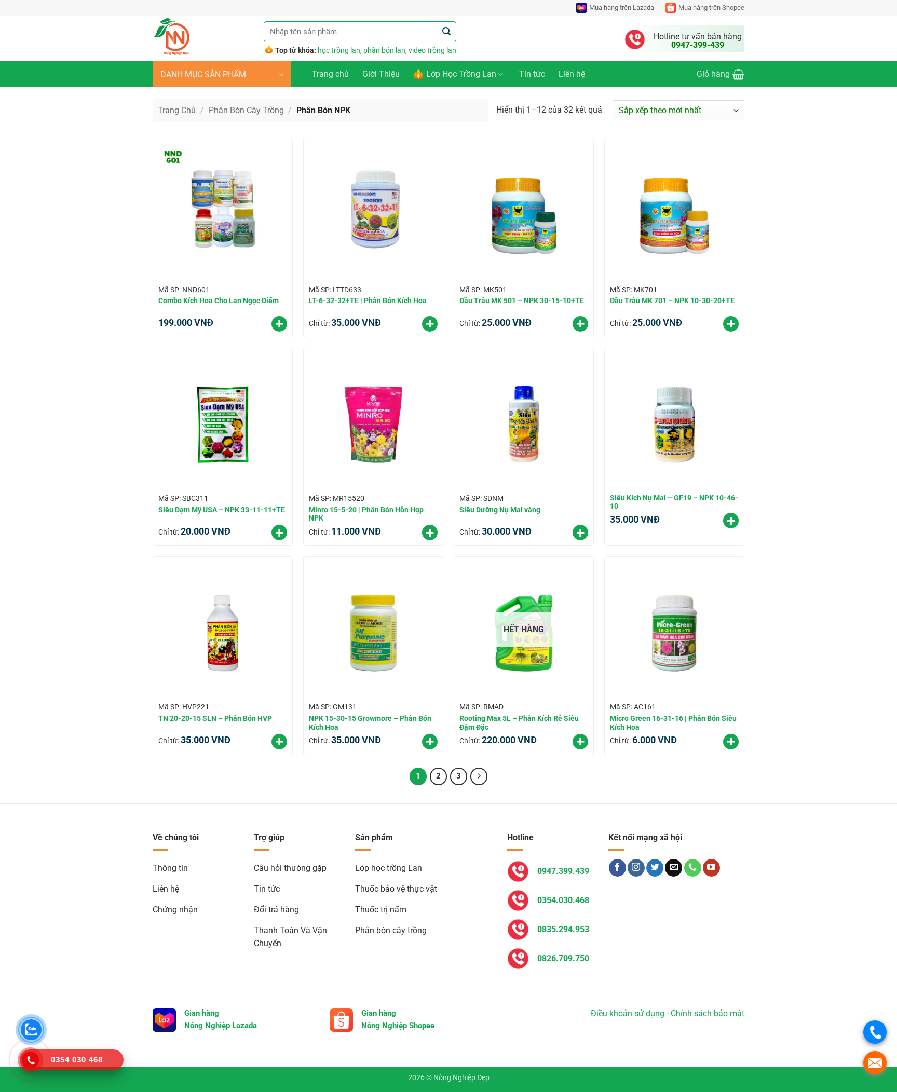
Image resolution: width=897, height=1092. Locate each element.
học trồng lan (339, 50)
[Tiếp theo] (479, 776)
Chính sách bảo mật (707, 1013)
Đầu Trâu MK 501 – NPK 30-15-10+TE (521, 300)
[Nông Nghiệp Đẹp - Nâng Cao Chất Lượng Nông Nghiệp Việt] (200, 38)
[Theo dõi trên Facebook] (617, 868)
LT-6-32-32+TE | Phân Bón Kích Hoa (368, 300)
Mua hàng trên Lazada (621, 7)
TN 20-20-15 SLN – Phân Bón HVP (215, 718)
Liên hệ (572, 74)
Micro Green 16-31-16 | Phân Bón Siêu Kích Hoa (673, 722)
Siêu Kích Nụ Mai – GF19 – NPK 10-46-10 (674, 502)
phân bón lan (384, 50)
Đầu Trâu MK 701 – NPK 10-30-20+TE (672, 300)
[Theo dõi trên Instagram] (636, 868)
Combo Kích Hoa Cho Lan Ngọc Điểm (218, 300)
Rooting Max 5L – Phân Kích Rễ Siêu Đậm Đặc (519, 722)
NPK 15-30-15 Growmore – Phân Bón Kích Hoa (370, 722)
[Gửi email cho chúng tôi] (673, 868)
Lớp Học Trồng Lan (461, 74)
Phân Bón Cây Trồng (246, 110)
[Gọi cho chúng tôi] (692, 868)
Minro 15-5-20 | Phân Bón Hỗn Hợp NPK (366, 514)
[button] (222, 74)
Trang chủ (330, 74)
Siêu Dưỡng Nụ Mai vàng (499, 510)
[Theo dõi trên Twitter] (654, 868)
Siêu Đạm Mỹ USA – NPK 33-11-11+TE (221, 510)
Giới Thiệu (381, 74)
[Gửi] (446, 32)
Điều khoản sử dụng (627, 1013)
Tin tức (532, 74)
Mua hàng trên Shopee (711, 7)
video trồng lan (432, 50)
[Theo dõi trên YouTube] (711, 868)
